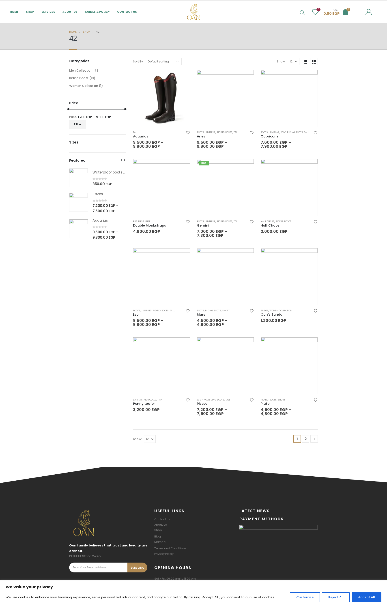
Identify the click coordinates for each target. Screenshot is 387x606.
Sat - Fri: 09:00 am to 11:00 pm (175, 578)
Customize (305, 597)
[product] (161, 98)
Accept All (366, 597)
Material (160, 542)
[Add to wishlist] (188, 133)
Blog (157, 536)
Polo (283, 132)
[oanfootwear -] (193, 12)
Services (48, 12)
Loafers (138, 399)
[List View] (314, 61)
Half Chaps (267, 221)
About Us (69, 12)
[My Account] (368, 12)
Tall (135, 132)
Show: (281, 61)
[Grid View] (305, 61)
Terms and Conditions (170, 548)
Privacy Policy (164, 554)
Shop (158, 530)
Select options (182, 77)
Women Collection (280, 310)
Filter (77, 124)
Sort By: (138, 61)
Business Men (141, 221)
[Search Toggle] (302, 12)
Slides (264, 310)
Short (226, 310)
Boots (200, 132)
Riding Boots (224, 132)
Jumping (210, 132)
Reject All (335, 597)
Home (14, 12)
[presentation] (122, 159)
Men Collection (153, 399)
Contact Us (127, 12)
